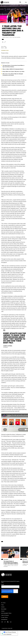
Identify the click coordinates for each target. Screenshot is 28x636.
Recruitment (3, 609)
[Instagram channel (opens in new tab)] (2, 621)
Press (2, 604)
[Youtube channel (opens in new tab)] (10, 621)
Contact (2, 611)
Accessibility (4, 619)
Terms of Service (5, 615)
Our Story (3, 602)
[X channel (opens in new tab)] (7, 621)
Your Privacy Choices (10, 632)
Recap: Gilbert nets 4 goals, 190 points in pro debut (13, 71)
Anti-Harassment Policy (6, 613)
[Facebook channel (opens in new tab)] (5, 621)
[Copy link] (5, 42)
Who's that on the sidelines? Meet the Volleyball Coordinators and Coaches (13, 74)
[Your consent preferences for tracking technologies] (2, 633)
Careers (2, 606)
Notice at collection (6, 634)
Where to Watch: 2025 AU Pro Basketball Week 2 (13, 69)
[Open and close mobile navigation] (26, 2)
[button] (20, 2)
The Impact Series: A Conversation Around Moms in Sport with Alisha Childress (13, 66)
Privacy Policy (4, 617)
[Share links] (2, 42)
